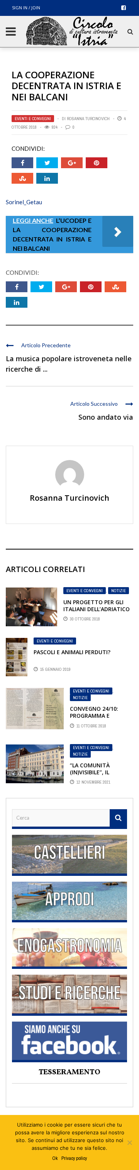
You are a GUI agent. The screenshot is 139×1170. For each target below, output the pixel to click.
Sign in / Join (26, 7)
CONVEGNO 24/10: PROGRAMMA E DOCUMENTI (94, 715)
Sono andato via (105, 417)
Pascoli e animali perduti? (72, 652)
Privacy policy (74, 1158)
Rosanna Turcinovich (88, 118)
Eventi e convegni (33, 118)
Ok (55, 1158)
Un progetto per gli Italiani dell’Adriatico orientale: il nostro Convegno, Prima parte (97, 612)
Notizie (118, 590)
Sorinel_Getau (24, 201)
